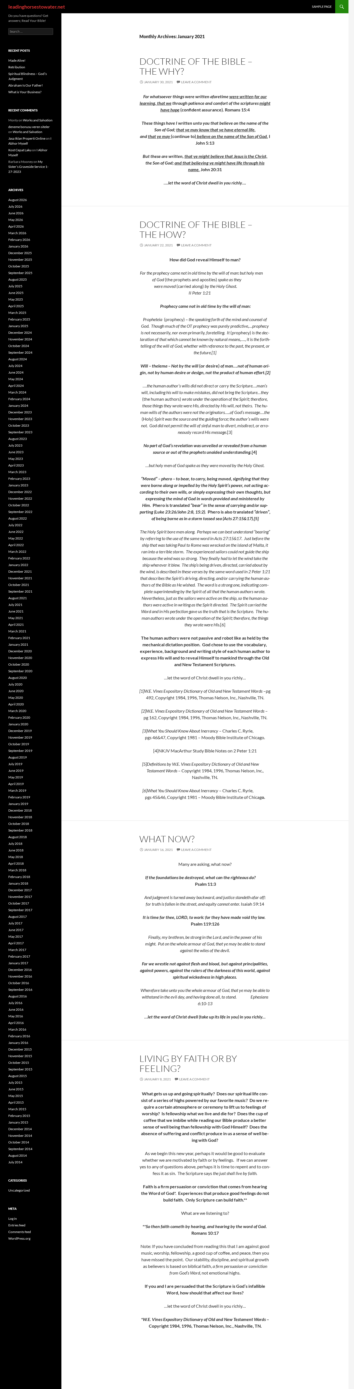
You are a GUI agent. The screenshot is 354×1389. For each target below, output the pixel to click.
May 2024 (15, 379)
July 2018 (15, 843)
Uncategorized (19, 1190)
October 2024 (18, 346)
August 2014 (17, 1155)
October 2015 (18, 1062)
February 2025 (19, 319)
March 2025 (17, 313)
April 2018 (16, 863)
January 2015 (18, 1122)
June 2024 (16, 372)
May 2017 (15, 936)
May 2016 (15, 1016)
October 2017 (18, 903)
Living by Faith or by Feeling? (188, 1063)
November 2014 (20, 1135)
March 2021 (17, 631)
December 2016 (20, 970)
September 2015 (20, 1069)
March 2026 (17, 233)
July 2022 (15, 525)
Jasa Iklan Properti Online (26, 138)
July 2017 (15, 923)
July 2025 (15, 286)
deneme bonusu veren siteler (29, 127)
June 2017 (16, 930)
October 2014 (18, 1142)
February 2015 (19, 1116)
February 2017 (19, 956)
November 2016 (20, 976)
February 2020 (19, 717)
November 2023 (20, 419)
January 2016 (18, 1043)
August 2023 (17, 439)
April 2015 (16, 1102)
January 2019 (18, 804)
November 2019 (20, 737)
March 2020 (17, 711)
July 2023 (15, 445)
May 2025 (15, 299)
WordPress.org (19, 1238)
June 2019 (16, 770)
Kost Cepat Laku (20, 150)
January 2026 (18, 246)
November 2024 (20, 339)
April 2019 (16, 784)
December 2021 (20, 571)
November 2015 (20, 1056)
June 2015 (16, 1089)
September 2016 (20, 989)
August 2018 (17, 837)
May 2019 (15, 777)
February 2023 (19, 478)
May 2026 (15, 220)
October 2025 (18, 266)
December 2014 (20, 1129)
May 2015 (15, 1096)
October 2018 (18, 824)
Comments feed (19, 1232)
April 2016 (16, 1023)
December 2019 (20, 731)
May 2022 (15, 538)
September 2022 (20, 512)
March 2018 (17, 870)
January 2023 (18, 485)
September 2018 (20, 830)
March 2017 (17, 950)
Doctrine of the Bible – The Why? (196, 66)
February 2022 (19, 558)
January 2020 (18, 724)
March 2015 (17, 1109)
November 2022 (20, 498)
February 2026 (19, 240)
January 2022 (18, 565)
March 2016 (17, 1029)
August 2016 (17, 996)
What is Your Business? (24, 92)
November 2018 (20, 817)
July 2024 (15, 366)
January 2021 (18, 644)
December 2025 (20, 253)
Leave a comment (196, 82)
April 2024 (16, 386)
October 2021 (18, 585)
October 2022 (18, 505)
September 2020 (20, 671)
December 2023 (20, 412)
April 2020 (16, 704)
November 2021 (20, 578)
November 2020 (20, 658)
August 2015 (17, 1076)
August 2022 (17, 518)
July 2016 (15, 1003)
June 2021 (16, 611)
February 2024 (19, 399)
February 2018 (19, 877)
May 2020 (15, 697)
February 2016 (19, 1036)
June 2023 (16, 452)
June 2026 (16, 213)
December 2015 (20, 1049)
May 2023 (15, 459)
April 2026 (16, 226)
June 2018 (16, 850)
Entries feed (16, 1225)
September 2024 (20, 352)
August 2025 (17, 279)
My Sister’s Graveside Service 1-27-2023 (28, 167)
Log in (12, 1218)
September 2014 (20, 1149)
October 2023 (18, 425)
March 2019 (17, 790)
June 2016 (16, 1009)
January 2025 (18, 326)
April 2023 (16, 465)
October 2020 (18, 664)
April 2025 (16, 306)
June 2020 (16, 691)
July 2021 (15, 605)
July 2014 (15, 1162)
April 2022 (16, 545)
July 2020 (15, 684)
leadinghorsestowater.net (36, 7)
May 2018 (15, 857)
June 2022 (16, 532)
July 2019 (15, 764)
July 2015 (15, 1082)
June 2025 (16, 293)
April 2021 (16, 624)
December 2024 (20, 332)
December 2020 (20, 651)
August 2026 (17, 200)
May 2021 (15, 618)
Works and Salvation (38, 120)
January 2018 (18, 883)
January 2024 (18, 405)
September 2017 (20, 910)
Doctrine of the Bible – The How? (196, 229)
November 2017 (20, 897)
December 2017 (20, 890)
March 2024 (17, 392)
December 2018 (20, 810)
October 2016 (18, 983)
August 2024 (17, 359)
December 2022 (20, 492)
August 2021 (17, 598)
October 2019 (18, 744)
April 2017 (16, 943)
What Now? (166, 839)
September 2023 (20, 432)
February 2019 (19, 797)
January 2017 (18, 963)
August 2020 (17, 678)
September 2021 (20, 591)
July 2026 (15, 206)
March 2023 (17, 472)
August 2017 (17, 916)
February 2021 (19, 638)
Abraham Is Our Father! (25, 85)
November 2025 (20, 259)
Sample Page (322, 6)
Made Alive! (16, 60)
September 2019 (20, 751)
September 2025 (20, 273)
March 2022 (17, 551)
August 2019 (17, 757)
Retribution (16, 67)
